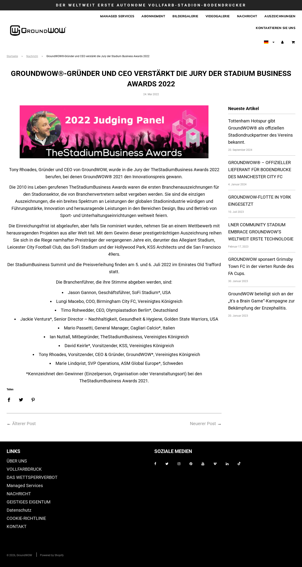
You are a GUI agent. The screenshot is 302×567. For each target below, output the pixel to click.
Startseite (12, 56)
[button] (269, 42)
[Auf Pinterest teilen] (33, 399)
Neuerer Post (203, 423)
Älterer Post (24, 423)
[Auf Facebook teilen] (8, 399)
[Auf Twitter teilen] (21, 399)
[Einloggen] (282, 42)
